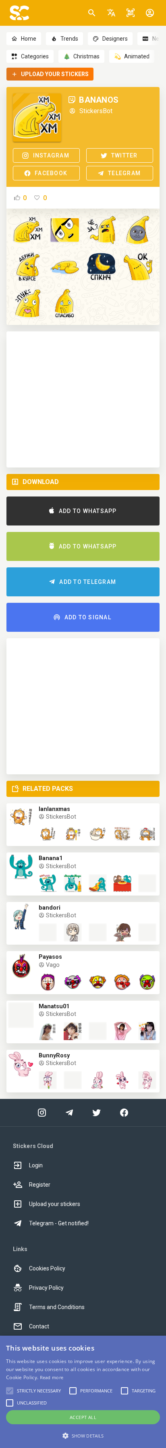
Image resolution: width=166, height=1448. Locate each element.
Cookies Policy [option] (47, 1268)
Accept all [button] (83, 1417)
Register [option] (39, 1184)
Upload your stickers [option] (54, 1204)
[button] (111, 13)
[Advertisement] (83, 399)
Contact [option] (39, 1326)
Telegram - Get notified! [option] (59, 1223)
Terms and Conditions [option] (57, 1307)
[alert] (83, 1392)
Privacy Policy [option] (46, 1288)
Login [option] (36, 1165)
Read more (52, 1377)
